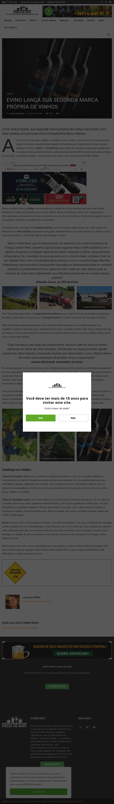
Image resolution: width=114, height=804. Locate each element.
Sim (40, 418)
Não (73, 418)
